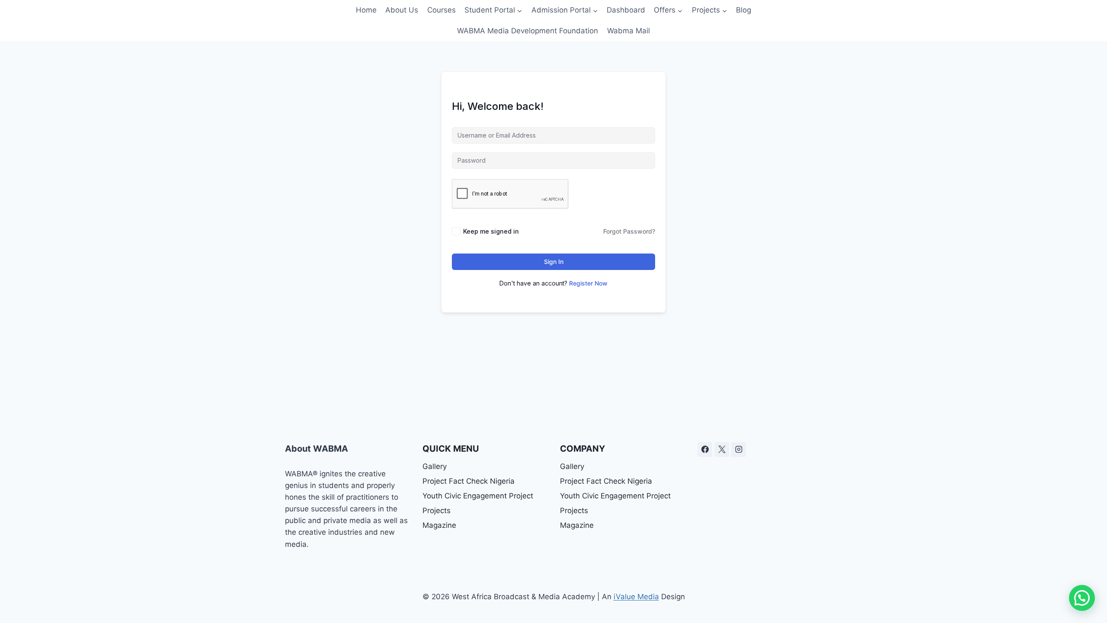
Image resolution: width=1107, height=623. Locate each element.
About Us (401, 10)
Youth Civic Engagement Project (477, 495)
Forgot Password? (629, 231)
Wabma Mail (628, 30)
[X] (721, 449)
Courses (441, 10)
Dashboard (626, 10)
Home (366, 10)
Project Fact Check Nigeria (468, 481)
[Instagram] (738, 449)
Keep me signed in (491, 231)
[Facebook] (704, 449)
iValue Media (636, 596)
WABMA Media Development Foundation (527, 30)
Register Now (588, 283)
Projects (436, 510)
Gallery (434, 466)
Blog (743, 10)
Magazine (439, 525)
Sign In (553, 261)
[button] (1082, 598)
